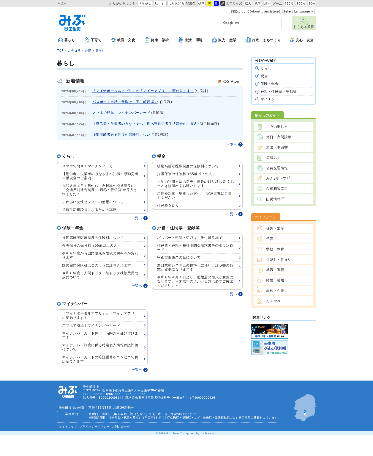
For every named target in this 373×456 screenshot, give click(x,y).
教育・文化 (126, 40)
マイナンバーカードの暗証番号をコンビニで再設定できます (100, 359)
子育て (96, 40)
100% (301, 3)
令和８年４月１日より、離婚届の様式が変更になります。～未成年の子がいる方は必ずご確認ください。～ (195, 281)
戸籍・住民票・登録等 (279, 91)
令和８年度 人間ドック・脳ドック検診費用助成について (100, 275)
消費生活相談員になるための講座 (89, 209)
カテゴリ (74, 50)
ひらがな (144, 3)
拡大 (248, 3)
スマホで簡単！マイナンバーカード (121, 112)
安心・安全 (305, 40)
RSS (226, 81)
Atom (235, 81)
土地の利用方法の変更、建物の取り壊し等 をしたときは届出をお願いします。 (195, 183)
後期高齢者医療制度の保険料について (123, 134)
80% (312, 3)
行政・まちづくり (266, 40)
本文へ (62, 3)
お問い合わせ (121, 426)
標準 (201, 3)
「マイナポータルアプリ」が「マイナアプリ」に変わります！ (143, 90)
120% (289, 3)
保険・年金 (270, 83)
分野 (88, 50)
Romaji (160, 3)
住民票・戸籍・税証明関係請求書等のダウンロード (195, 247)
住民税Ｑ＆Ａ (168, 205)
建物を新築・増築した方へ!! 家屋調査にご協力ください (194, 195)
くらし (266, 68)
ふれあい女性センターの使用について (93, 201)
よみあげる (176, 3)
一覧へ (232, 144)
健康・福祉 (160, 40)
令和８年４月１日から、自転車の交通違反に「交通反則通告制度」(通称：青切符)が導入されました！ (99, 189)
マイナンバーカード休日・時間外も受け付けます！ (100, 335)
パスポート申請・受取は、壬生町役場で (125, 101)
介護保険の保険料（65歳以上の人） (186, 173)
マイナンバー (271, 99)
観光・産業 (227, 40)
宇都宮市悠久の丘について (179, 257)
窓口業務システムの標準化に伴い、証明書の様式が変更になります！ (195, 267)
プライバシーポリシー (94, 426)
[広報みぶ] (269, 331)
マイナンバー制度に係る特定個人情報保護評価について (100, 347)
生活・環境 (194, 40)
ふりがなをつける (122, 3)
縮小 (267, 3)
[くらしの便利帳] (269, 347)
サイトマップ (68, 426)
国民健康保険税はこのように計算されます (96, 265)
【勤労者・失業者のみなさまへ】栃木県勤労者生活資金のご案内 (145, 123)
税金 (264, 76)
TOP (60, 50)
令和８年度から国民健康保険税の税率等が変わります (100, 255)
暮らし (69, 40)
